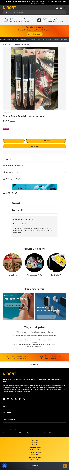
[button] (61, 8)
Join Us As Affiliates (34, 447)
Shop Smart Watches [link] (13, 305)
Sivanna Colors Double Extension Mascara (18, 44)
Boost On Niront (34, 459)
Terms (4, 433)
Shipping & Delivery (32, 433)
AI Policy (51, 433)
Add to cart (46, 140)
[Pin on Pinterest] (16, 193)
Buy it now (34, 146)
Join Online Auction (34, 457)
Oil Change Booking (34, 452)
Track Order (34, 440)
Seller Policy (43, 433)
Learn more (37, 3)
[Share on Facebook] (12, 193)
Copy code (38, 34)
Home (4, 44)
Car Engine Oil (56, 275)
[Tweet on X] (9, 193)
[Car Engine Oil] (56, 262)
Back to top (34, 364)
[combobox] (34, 12)
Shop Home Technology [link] (46, 317)
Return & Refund (20, 433)
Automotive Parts (34, 275)
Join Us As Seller (34, 445)
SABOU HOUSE (7, 113)
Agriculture (12, 275)
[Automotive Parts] (34, 262)
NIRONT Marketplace (12, 430)
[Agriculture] (12, 262)
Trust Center (34, 442)
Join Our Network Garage (34, 450)
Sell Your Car (34, 454)
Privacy (11, 433)
